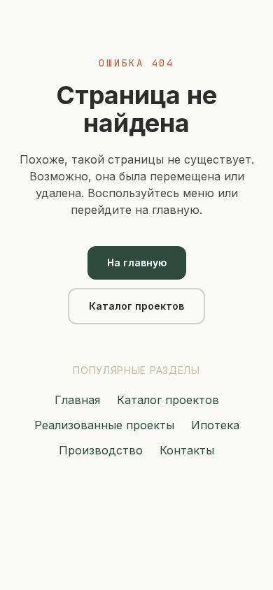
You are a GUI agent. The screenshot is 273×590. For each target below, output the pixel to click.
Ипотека (215, 425)
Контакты (187, 450)
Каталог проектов (136, 306)
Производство (101, 450)
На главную (137, 262)
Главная (77, 400)
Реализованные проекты (104, 425)
